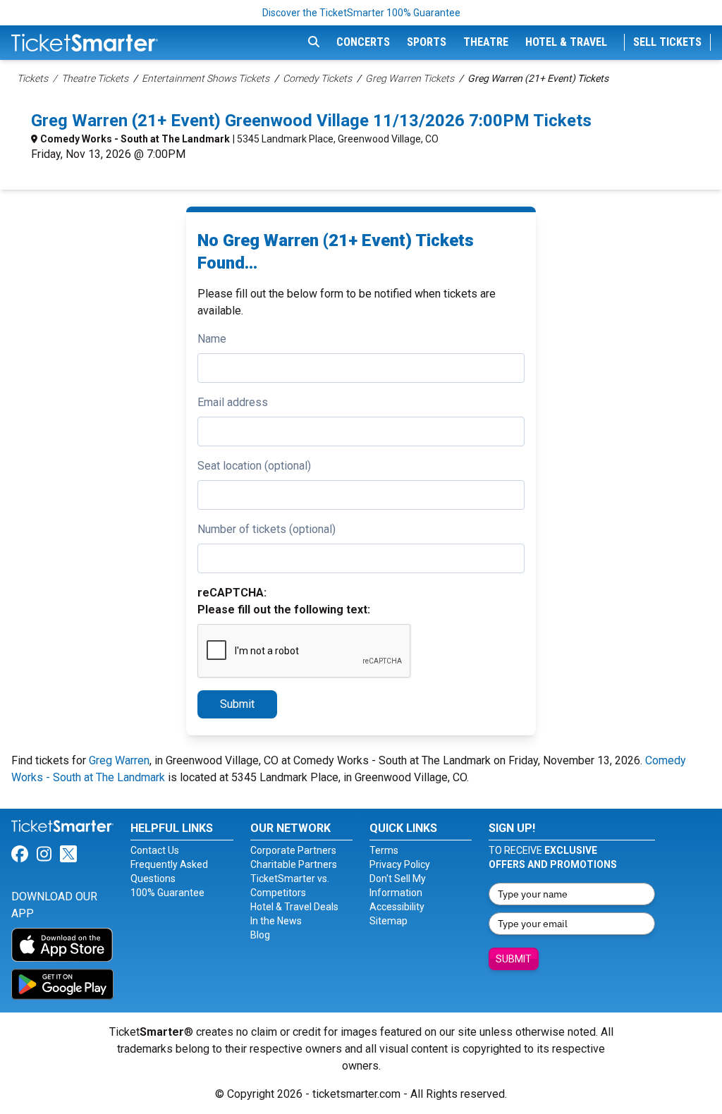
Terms (383, 850)
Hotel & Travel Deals (294, 906)
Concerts (363, 42)
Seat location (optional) (254, 465)
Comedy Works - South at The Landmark (135, 139)
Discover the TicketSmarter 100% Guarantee (361, 12)
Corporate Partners (293, 850)
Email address (232, 402)
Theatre (485, 42)
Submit (237, 704)
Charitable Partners (293, 864)
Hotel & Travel (566, 42)
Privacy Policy (399, 864)
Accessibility (396, 906)
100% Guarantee (167, 892)
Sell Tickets (667, 42)
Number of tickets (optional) (266, 529)
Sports (426, 42)
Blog (260, 935)
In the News (276, 920)
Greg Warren (119, 760)
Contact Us (154, 850)
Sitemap (388, 920)
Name (211, 338)
